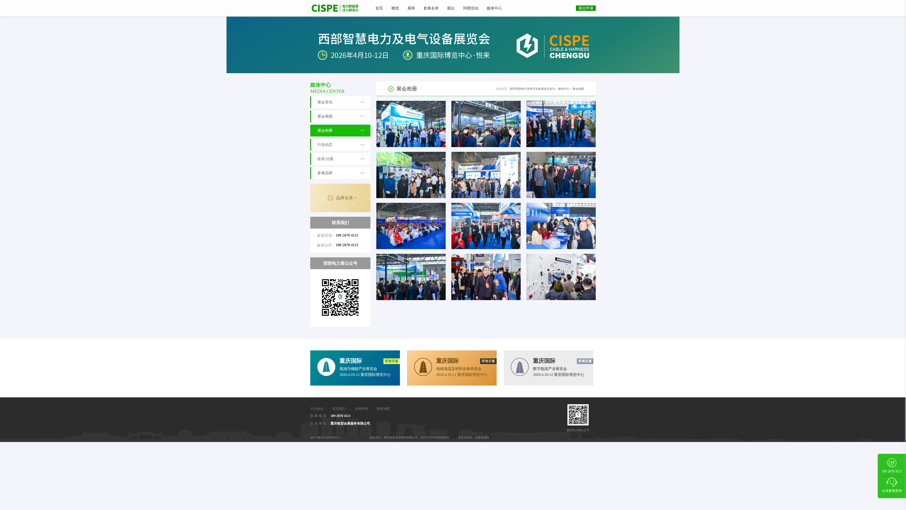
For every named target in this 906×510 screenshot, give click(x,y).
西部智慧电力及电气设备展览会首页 (532, 88)
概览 (395, 8)
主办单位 (316, 409)
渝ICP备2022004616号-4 (325, 437)
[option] (453, 45)
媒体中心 (494, 8)
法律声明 (361, 409)
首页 (379, 8)
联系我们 (339, 409)
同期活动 (470, 8)
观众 (451, 8)
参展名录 (431, 8)
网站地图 (383, 409)
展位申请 (585, 8)
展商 (411, 8)
